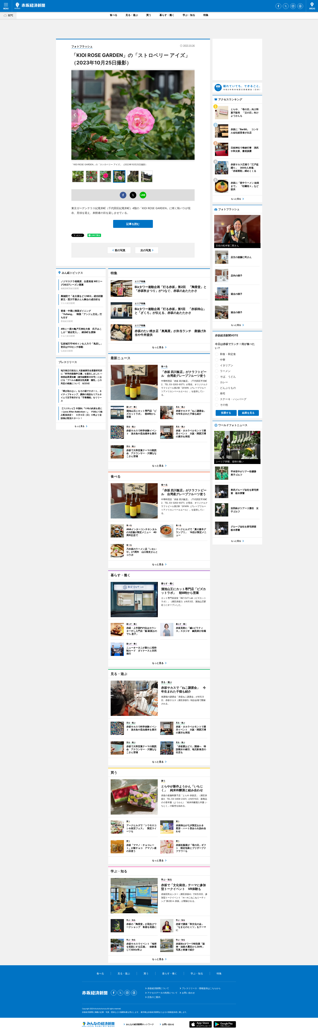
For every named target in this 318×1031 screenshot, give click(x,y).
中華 (222, 359)
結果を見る (248, 412)
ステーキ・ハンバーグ (233, 399)
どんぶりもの (228, 387)
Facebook (278, 6)
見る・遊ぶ (132, 15)
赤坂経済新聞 (30, 5)
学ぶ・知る (189, 15)
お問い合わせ (188, 992)
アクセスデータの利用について (162, 992)
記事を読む (133, 224)
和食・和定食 (228, 354)
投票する (226, 412)
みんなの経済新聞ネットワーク (98, 1024)
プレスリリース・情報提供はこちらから (201, 988)
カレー (224, 382)
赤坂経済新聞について (158, 988)
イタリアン (226, 365)
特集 (205, 15)
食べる (113, 15)
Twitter (286, 6)
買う (148, 15)
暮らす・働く (166, 15)
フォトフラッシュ (82, 46)
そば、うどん (228, 376)
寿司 (222, 393)
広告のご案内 (153, 997)
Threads (300, 6)
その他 (224, 404)
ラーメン (225, 370)
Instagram (293, 6)
